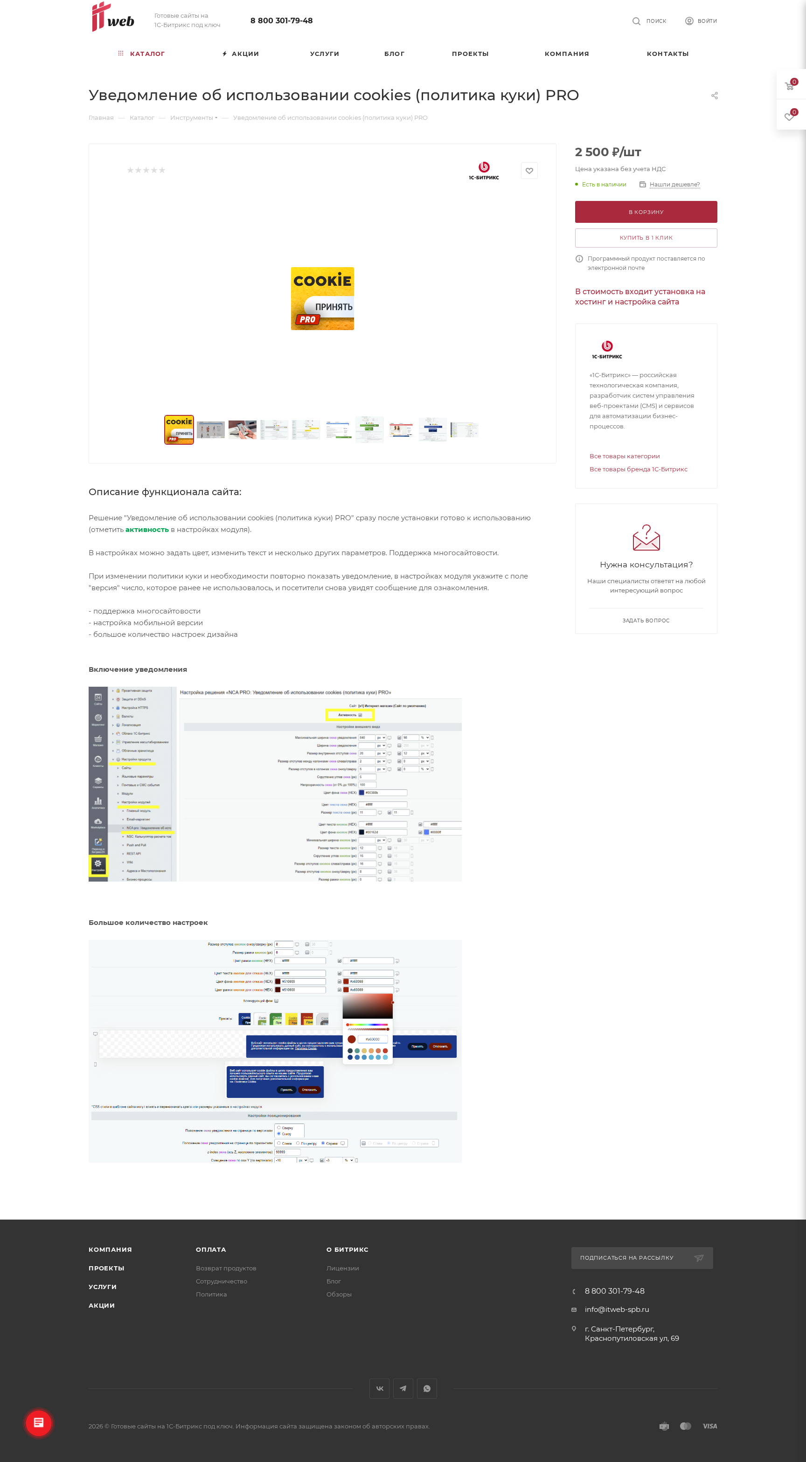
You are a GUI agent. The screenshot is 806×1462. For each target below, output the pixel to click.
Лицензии (343, 1268)
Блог (334, 1281)
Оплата (211, 1249)
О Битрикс (347, 1249)
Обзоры (339, 1294)
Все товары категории (625, 456)
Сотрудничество (221, 1281)
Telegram (403, 1389)
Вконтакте (379, 1389)
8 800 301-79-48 (281, 20)
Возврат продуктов (226, 1268)
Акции (102, 1305)
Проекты (107, 1268)
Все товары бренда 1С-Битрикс (639, 469)
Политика (211, 1294)
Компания (110, 1249)
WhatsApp (427, 1389)
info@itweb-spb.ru (617, 1309)
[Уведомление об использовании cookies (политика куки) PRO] (323, 299)
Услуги (103, 1286)
